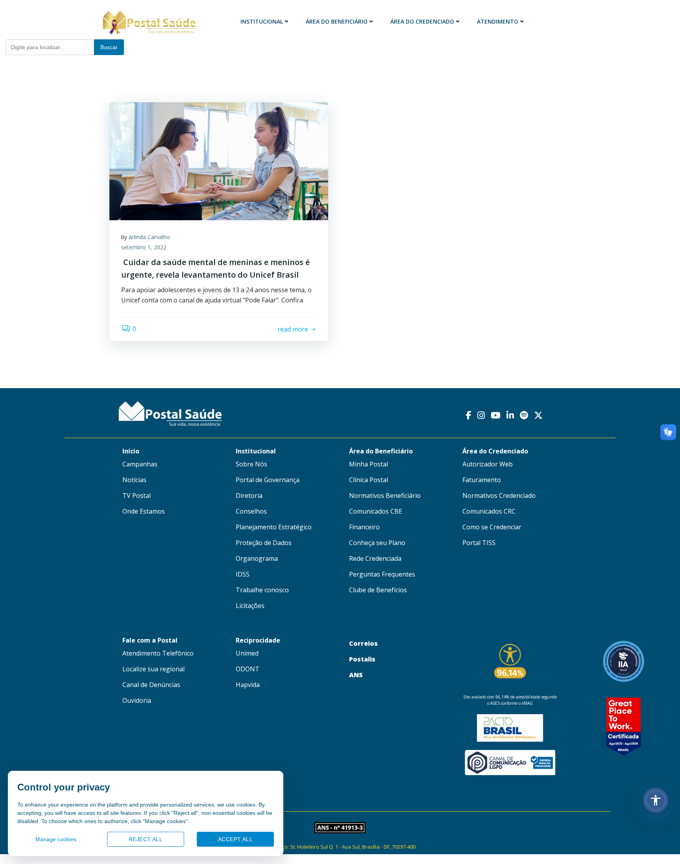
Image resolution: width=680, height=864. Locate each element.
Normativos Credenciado (499, 495)
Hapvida (248, 684)
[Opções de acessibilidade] (655, 800)
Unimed (247, 653)
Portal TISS (478, 542)
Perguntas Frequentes (382, 574)
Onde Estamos (143, 511)
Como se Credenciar (491, 527)
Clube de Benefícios (378, 590)
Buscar (109, 47)
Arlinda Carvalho (149, 237)
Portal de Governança (267, 479)
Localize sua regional (153, 669)
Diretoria (249, 495)
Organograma (257, 558)
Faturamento (481, 479)
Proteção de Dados (264, 542)
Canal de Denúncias (151, 684)
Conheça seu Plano (377, 542)
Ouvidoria (136, 700)
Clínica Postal (368, 479)
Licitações (250, 605)
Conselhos (251, 511)
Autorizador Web (487, 464)
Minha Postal (368, 464)
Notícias (134, 479)
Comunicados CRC (489, 511)
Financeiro (364, 527)
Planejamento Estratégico (274, 527)
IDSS (242, 574)
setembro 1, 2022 (143, 247)
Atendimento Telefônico (158, 653)
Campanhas (139, 464)
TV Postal (136, 495)
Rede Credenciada (375, 558)
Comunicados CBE (375, 511)
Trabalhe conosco (262, 590)
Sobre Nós (251, 464)
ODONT (247, 669)
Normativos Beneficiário (385, 495)
